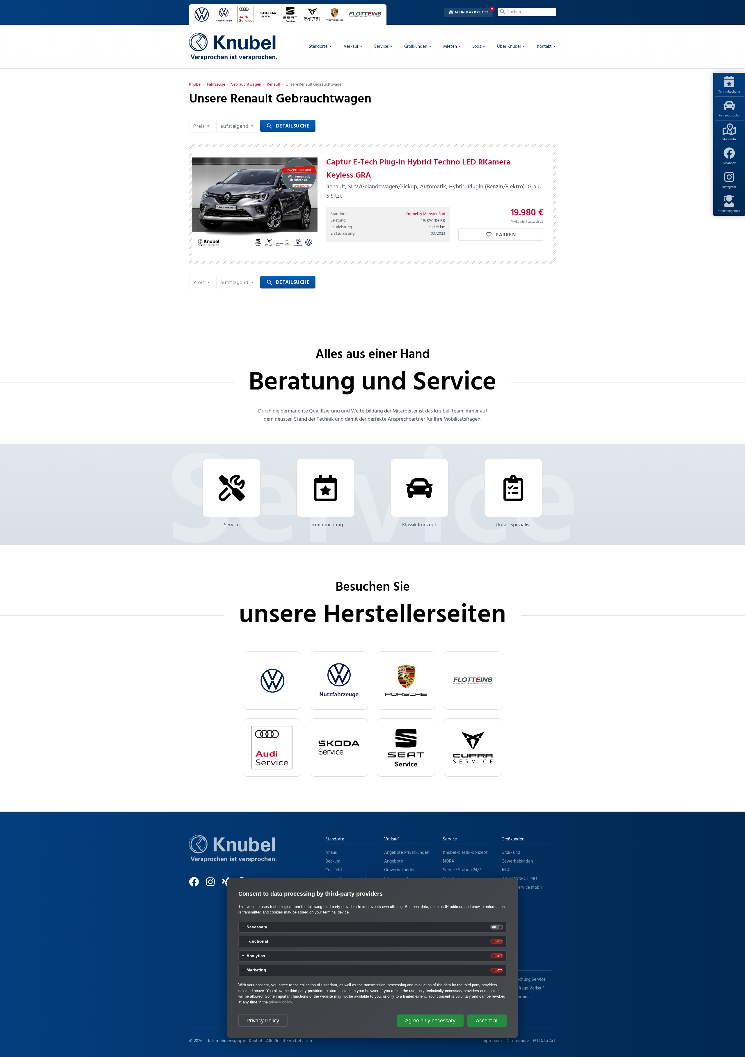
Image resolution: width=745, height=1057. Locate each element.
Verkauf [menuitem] (351, 46)
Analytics (255, 956)
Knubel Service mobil (521, 887)
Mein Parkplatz (471, 12)
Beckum (332, 861)
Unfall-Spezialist (513, 525)
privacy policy (280, 1002)
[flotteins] (473, 680)
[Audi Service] (272, 747)
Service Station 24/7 (462, 870)
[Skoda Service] (339, 747)
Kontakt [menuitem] (544, 46)
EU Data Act (544, 1040)
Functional (257, 941)
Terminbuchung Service (523, 979)
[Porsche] (406, 680)
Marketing (256, 970)
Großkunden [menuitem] (415, 46)
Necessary (256, 927)
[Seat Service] (406, 747)
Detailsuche (288, 126)
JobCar (507, 870)
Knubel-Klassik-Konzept (465, 852)
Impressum (491, 1040)
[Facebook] (197, 884)
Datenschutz (517, 1040)
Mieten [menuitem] (450, 46)
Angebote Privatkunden (406, 852)
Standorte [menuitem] (318, 46)
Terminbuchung (729, 91)
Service (232, 525)
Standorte (729, 139)
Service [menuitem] (381, 46)
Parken (505, 235)
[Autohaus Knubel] (233, 46)
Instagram (729, 187)
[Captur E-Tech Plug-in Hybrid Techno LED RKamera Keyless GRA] (254, 204)
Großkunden (512, 839)
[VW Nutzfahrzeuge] (339, 680)
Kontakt (508, 966)
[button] (201, 126)
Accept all (487, 1021)
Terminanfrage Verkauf (522, 988)
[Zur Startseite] (232, 855)
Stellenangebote (729, 211)
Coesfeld (333, 870)
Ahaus (331, 852)
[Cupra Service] (473, 747)
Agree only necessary (430, 1021)
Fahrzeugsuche (729, 115)
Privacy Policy (262, 1021)
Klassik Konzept (419, 525)
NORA (448, 861)
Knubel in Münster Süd (425, 214)
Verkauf (391, 839)
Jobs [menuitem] (477, 46)
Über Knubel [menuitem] (509, 46)
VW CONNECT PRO (519, 878)
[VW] (272, 680)
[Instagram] (213, 884)
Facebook (729, 163)
